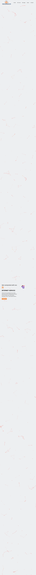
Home (15, 2)
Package (23, 2)
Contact (32, 2)
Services (19, 2)
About (28, 2)
